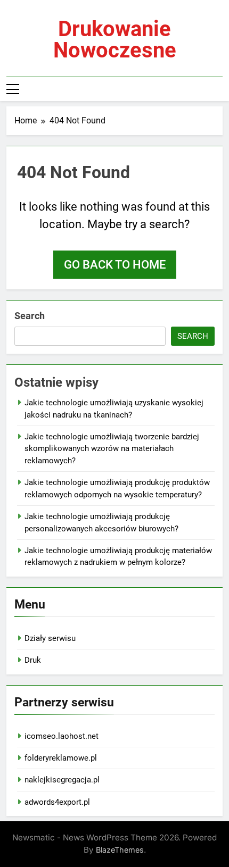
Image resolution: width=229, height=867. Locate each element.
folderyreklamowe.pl (60, 758)
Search (29, 315)
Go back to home (115, 264)
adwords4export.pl (57, 802)
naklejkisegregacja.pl (62, 780)
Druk (32, 660)
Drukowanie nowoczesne (114, 39)
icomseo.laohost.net (61, 736)
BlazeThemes (120, 849)
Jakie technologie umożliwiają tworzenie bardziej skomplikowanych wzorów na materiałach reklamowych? (111, 448)
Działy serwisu (50, 638)
